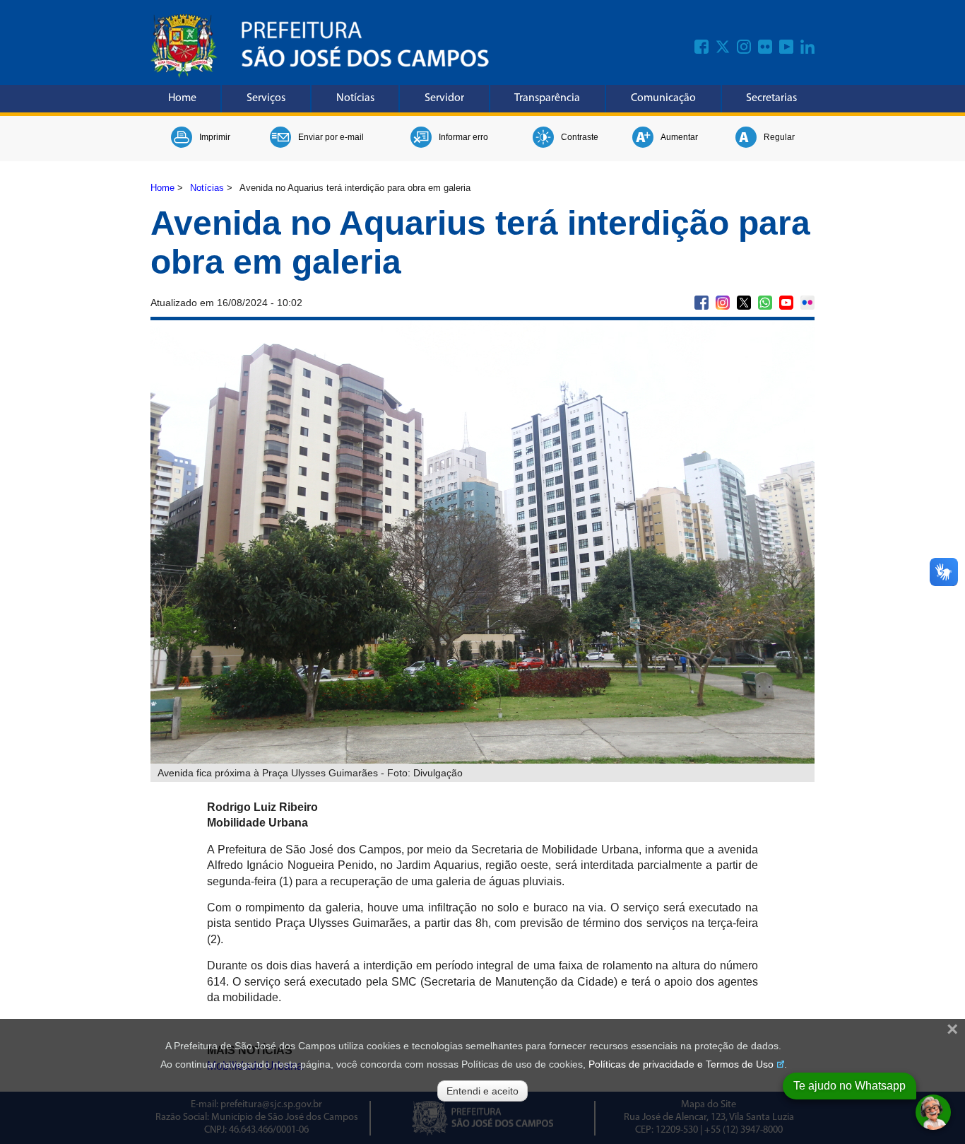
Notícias (355, 98)
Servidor (444, 98)
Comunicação (663, 98)
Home (182, 98)
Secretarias (771, 98)
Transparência (547, 98)
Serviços (266, 98)
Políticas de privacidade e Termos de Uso (681, 1064)
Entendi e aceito (482, 1091)
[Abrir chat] (933, 1112)
